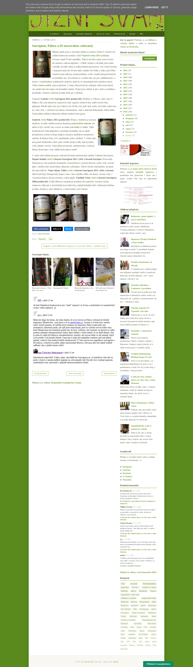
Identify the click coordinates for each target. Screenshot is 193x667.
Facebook (125, 473)
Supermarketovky (149, 620)
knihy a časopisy (138, 613)
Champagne (144, 609)
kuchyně (124, 623)
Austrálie (153, 627)
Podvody (133, 616)
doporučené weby (149, 598)
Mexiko (132, 645)
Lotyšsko (124, 645)
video (123, 631)
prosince (129, 114)
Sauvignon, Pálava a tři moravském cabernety (62, 45)
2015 (125, 108)
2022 (125, 84)
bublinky (124, 591)
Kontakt (132, 34)
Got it (164, 7)
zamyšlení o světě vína (130, 594)
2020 (125, 90)
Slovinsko (124, 627)
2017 (125, 101)
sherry (153, 609)
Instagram (126, 466)
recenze (134, 583)
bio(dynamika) (149, 583)
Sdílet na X (57, 229)
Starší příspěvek (109, 373)
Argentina (131, 634)
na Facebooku (132, 46)
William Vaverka (126, 507)
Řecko (142, 631)
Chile (132, 627)
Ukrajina (140, 645)
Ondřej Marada (126, 523)
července (129, 132)
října (128, 121)
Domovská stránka (75, 373)
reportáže (134, 605)
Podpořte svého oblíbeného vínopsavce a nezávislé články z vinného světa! (74, 245)
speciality (138, 623)
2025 (125, 73)
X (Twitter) (126, 476)
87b (128, 641)
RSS (141, 34)
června (129, 135)
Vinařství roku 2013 (91, 55)
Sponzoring (67, 34)
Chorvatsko (132, 631)
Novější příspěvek (40, 373)
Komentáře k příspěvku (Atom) (66, 382)
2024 (125, 77)
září (127, 125)
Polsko (123, 638)
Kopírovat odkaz (82, 229)
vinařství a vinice (149, 587)
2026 (125, 70)
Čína (154, 645)
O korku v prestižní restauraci (130, 566)
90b (134, 641)
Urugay (148, 645)
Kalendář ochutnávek (84, 34)
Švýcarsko (124, 649)
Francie (153, 591)
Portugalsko (152, 631)
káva (140, 638)
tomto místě (138, 168)
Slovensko (152, 623)
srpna (128, 128)
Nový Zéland (143, 634)
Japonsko (144, 616)
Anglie (139, 627)
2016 (125, 104)
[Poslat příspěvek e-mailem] (50, 233)
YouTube (125, 469)
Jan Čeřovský (44, 233)
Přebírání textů (119, 34)
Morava (134, 601)
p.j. (121, 539)
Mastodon (125, 479)
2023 (125, 80)
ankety (143, 605)
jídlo (135, 609)
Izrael (154, 641)
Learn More (152, 7)
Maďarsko (152, 613)
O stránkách (54, 34)
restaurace (125, 613)
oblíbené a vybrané (128, 598)
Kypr (122, 634)
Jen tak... (135, 587)
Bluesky (68, 229)
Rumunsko (132, 638)
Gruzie (153, 634)
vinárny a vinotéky (128, 620)
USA (145, 627)
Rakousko (152, 605)
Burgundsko (144, 601)
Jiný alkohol (126, 609)
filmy (154, 616)
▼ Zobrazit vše (125, 141)
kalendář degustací (145, 171)
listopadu (130, 118)
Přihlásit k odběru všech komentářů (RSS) (138, 572)
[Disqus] (74, 331)
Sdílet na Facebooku (41, 229)
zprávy (133, 591)
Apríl (147, 641)
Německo (124, 601)
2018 (125, 97)
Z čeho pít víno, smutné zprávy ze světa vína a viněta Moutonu (143, 380)
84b (122, 641)
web (52, 98)
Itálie (154, 601)
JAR (146, 638)
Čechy (123, 616)
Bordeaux (124, 605)
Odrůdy (153, 638)
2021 (125, 87)
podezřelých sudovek (81, 123)
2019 (125, 94)
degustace (42, 239)
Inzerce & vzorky (103, 34)
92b (140, 641)
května (129, 138)
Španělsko (143, 591)
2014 (125, 111)
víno (50, 239)
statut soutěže (45, 85)
